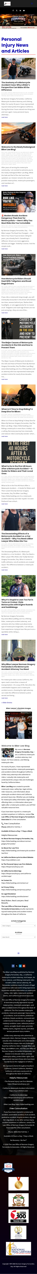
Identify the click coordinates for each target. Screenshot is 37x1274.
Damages (26, 478)
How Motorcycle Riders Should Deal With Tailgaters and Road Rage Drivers (16, 281)
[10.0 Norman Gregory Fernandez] (8, 1173)
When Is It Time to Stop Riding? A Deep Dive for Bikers (17, 410)
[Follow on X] (16, 10)
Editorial (11, 289)
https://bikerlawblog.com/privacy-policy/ (16, 890)
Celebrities (8, 154)
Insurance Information (22, 479)
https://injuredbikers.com (10, 860)
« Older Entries (6, 703)
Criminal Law (19, 154)
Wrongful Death (23, 294)
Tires (10, 358)
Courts (14, 154)
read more (4, 117)
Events (3, 155)
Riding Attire (20, 163)
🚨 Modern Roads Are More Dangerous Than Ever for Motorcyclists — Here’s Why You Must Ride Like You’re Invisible (16, 219)
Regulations (8, 163)
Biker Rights (26, 152)
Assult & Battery (17, 286)
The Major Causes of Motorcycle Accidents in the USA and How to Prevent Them (17, 345)
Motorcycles (22, 158)
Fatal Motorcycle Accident (27, 289)
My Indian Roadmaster (20, 160)
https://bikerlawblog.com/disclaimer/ (14, 896)
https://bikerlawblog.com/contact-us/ (14, 883)
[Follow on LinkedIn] (20, 10)
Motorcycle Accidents (15, 157)
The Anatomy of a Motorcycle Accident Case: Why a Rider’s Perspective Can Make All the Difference (15, 86)
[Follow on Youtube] (23, 10)
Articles (10, 92)
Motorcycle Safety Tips (12, 158)
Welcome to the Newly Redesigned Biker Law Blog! (18, 148)
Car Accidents (17, 226)
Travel (14, 164)
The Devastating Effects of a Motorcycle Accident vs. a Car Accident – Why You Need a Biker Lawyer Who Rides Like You (17, 537)
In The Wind (24, 155)
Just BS (29, 155)
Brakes (31, 152)
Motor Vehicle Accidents (26, 94)
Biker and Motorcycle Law (20, 92)
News (28, 160)
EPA (31, 154)
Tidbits (10, 164)
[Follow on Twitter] (16, 966)
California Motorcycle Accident (24, 288)
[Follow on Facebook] (13, 10)
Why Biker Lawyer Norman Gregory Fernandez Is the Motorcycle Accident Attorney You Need (18, 667)
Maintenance (4, 157)
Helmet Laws (17, 155)
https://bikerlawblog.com (25, 1104)
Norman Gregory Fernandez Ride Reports (16, 161)
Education (16, 94)
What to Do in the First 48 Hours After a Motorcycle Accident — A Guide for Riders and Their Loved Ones (17, 470)
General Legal (9, 155)
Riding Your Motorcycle (17, 95)
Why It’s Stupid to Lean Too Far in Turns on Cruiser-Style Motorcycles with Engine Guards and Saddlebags (17, 603)
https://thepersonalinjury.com (12, 867)
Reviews (14, 163)
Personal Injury (5, 95)
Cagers (3, 154)
